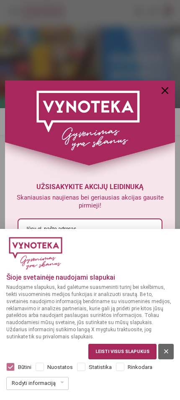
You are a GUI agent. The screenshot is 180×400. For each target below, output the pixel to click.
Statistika (100, 367)
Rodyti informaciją (34, 383)
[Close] (165, 91)
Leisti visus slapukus (122, 351)
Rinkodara (140, 367)
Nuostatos (60, 367)
